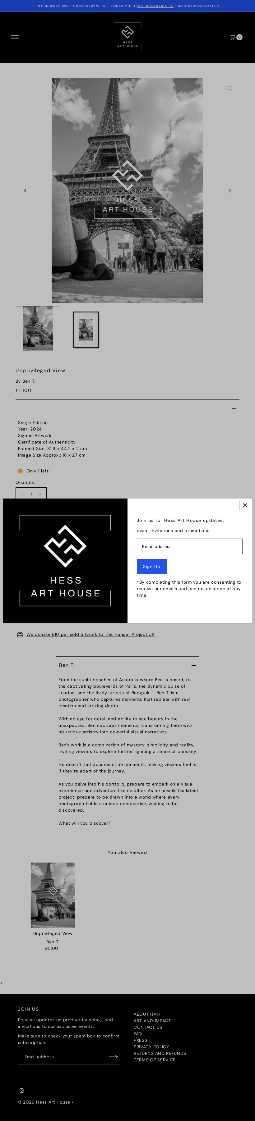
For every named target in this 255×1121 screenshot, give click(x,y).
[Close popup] (244, 505)
